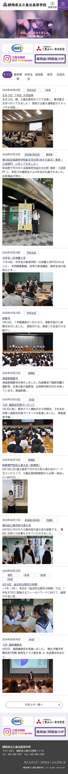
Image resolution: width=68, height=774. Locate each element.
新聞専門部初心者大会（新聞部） (21, 465)
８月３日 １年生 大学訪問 (17, 95)
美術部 (49, 154)
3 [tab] (38, 36)
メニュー (63, 7)
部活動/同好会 (32, 154)
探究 (50, 74)
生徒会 (61, 74)
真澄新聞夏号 (10, 378)
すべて (7, 74)
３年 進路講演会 (12, 645)
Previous (27, 36)
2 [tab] (34, 36)
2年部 (43, 575)
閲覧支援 (52, 7)
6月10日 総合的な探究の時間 (19, 584)
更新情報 (18, 76)
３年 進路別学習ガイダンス (18, 405)
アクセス (44, 762)
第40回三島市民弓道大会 (16, 525)
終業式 (6, 318)
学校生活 (29, 76)
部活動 (39, 74)
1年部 (48, 90)
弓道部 (49, 520)
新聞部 (31, 373)
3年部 (31, 400)
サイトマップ (31, 762)
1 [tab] (30, 36)
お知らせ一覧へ (34, 704)
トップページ (59, 762)
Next (41, 36)
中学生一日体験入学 (14, 258)
